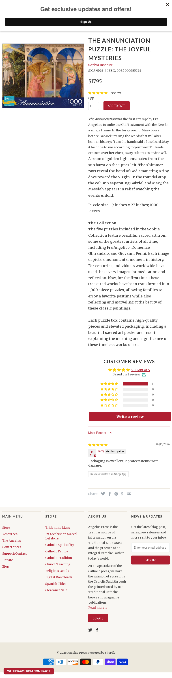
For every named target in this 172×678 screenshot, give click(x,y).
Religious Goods (57, 571)
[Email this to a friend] (128, 494)
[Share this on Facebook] (109, 494)
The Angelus (11, 541)
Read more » (97, 608)
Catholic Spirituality (59, 545)
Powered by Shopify (101, 652)
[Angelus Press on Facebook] (97, 630)
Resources (9, 534)
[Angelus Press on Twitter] (90, 630)
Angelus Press (77, 652)
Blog (5, 567)
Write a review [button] (130, 416)
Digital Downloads (58, 577)
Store (6, 528)
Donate (7, 560)
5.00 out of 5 (140, 370)
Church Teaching (57, 564)
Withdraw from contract (28, 671)
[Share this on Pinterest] (115, 494)
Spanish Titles (55, 584)
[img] (98, 445)
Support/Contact (14, 554)
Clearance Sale (56, 590)
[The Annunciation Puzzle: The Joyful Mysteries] (43, 76)
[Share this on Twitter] (102, 494)
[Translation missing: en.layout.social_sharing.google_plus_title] (122, 494)
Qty (91, 98)
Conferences (11, 547)
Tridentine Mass (57, 528)
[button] (109, 383)
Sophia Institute (100, 65)
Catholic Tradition (58, 558)
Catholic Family (56, 551)
